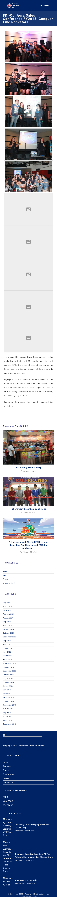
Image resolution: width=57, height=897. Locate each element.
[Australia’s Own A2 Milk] (8, 881)
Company (7, 766)
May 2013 (7, 713)
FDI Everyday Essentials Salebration (28, 509)
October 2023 (8, 633)
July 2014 (7, 690)
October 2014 (8, 682)
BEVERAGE (8, 805)
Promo (5, 579)
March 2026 (7, 606)
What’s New (8, 774)
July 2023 (7, 641)
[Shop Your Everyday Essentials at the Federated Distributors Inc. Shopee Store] (8, 857)
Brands (6, 770)
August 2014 (8, 686)
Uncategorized (9, 583)
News (5, 575)
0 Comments (29, 831)
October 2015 (8, 675)
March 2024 (7, 625)
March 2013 (7, 720)
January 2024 (8, 629)
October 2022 (8, 648)
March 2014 (7, 694)
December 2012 (9, 724)
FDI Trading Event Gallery (28, 467)
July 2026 (7, 603)
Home (5, 762)
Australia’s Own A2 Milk (26, 880)
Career (6, 778)
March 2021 (7, 656)
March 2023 (7, 644)
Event (5, 572)
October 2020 (8, 667)
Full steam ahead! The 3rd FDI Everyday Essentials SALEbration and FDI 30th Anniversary (28, 545)
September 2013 (9, 705)
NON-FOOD (8, 801)
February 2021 (8, 659)
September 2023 (9, 637)
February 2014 (8, 697)
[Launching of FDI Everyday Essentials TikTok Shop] (8, 827)
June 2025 (7, 610)
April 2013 (7, 716)
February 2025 (8, 614)
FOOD (5, 797)
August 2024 (8, 618)
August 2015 (8, 678)
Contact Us (8, 782)
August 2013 (8, 709)
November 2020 (9, 663)
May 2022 (7, 652)
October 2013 (8, 701)
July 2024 (7, 622)
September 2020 (9, 671)
